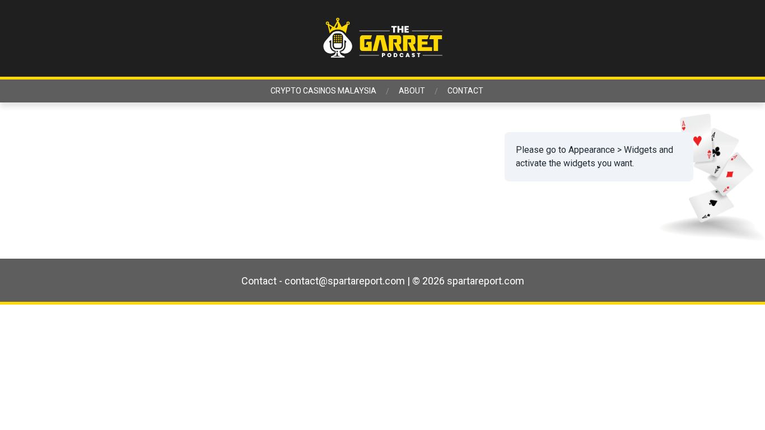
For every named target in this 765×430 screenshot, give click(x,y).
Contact (465, 90)
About (412, 90)
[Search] (703, 39)
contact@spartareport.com (344, 281)
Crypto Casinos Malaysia (323, 90)
